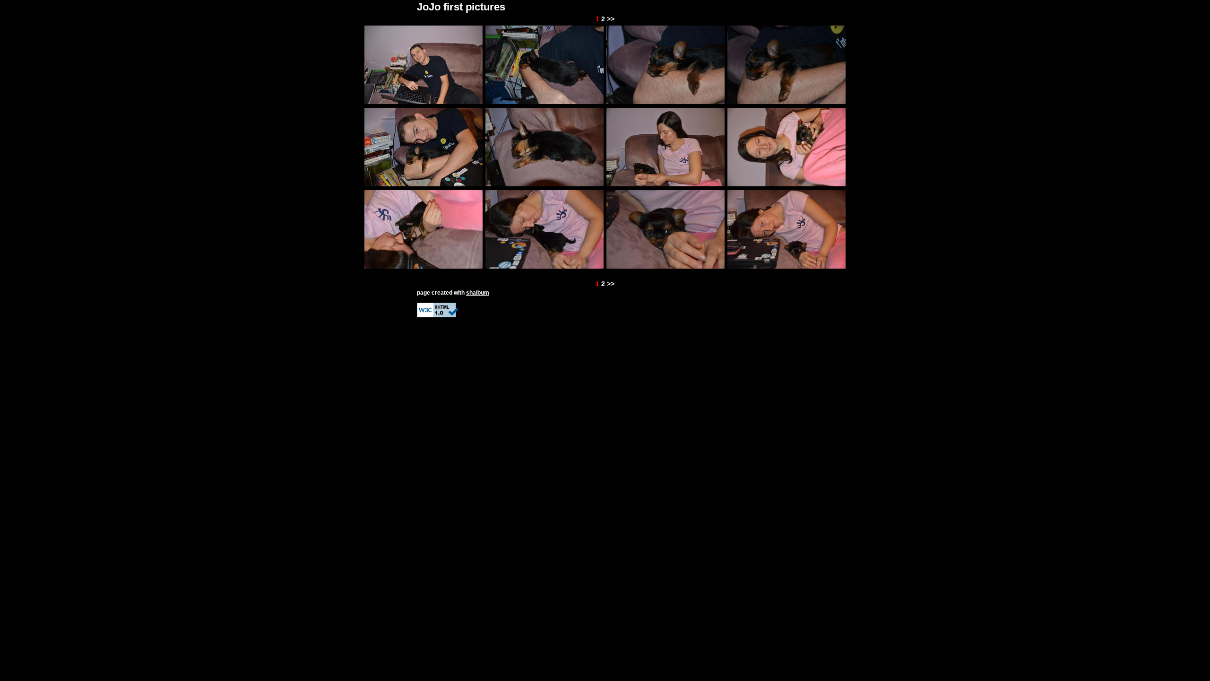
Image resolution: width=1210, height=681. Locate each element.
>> (610, 19)
